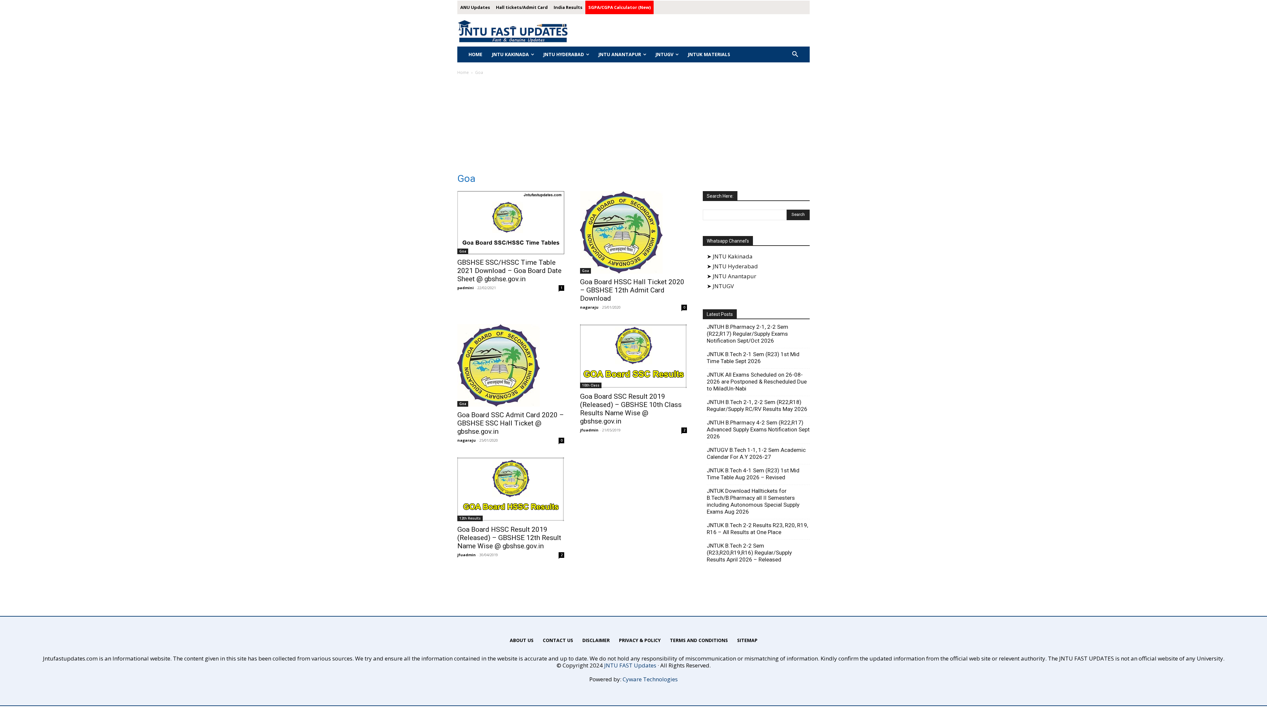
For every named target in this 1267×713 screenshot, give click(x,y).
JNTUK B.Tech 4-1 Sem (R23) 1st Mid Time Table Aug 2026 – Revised (753, 474)
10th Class (591, 385)
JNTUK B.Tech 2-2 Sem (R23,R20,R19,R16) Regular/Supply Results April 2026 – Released (749, 552)
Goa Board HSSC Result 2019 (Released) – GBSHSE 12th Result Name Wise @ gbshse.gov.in (509, 538)
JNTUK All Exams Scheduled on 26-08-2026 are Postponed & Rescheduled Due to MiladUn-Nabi (757, 381)
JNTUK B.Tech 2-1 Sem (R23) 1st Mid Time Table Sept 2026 (753, 357)
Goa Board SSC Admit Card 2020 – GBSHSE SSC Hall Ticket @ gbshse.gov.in (510, 423)
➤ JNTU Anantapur (731, 276)
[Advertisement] (633, 126)
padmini (465, 287)
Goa (462, 251)
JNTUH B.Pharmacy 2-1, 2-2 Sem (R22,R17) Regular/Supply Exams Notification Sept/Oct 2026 (747, 333)
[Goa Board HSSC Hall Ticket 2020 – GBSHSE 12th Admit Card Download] (633, 232)
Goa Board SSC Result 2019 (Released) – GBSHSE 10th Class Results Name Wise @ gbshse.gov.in (631, 408)
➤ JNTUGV (720, 286)
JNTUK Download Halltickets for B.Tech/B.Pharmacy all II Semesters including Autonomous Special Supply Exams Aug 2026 (753, 501)
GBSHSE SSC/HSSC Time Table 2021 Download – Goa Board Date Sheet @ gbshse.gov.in (509, 270)
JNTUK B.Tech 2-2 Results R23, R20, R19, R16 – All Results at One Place (757, 528)
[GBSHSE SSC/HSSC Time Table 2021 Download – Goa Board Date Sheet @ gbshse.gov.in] (510, 222)
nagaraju (589, 307)
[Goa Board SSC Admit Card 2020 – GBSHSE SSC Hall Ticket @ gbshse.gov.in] (510, 365)
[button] (795, 54)
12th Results (470, 518)
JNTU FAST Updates (630, 665)
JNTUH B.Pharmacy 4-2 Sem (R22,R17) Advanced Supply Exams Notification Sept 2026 (758, 429)
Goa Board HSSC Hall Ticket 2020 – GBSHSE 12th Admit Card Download (632, 290)
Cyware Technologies (650, 679)
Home (463, 72)
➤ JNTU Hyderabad (732, 266)
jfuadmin (589, 429)
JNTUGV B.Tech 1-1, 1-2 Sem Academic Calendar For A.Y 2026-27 (756, 453)
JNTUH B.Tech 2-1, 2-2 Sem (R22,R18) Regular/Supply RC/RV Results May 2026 (757, 405)
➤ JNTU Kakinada (730, 256)
